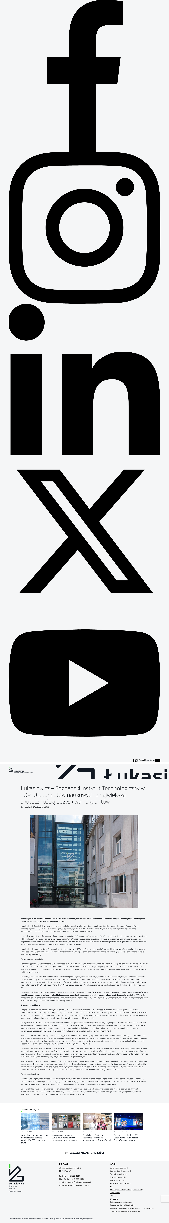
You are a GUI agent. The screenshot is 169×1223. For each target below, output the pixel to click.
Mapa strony (115, 1193)
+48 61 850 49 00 (77, 1179)
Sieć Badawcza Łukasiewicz (120, 1183)
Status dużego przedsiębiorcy (121, 1202)
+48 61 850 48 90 (73, 1176)
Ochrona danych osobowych (120, 1171)
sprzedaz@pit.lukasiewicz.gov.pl (77, 1185)
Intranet (113, 1196)
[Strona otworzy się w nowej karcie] (133, 760)
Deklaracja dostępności (119, 1168)
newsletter (150, 760)
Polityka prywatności (118, 1177)
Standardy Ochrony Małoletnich (122, 1205)
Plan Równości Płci (117, 1180)
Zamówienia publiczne (118, 1174)
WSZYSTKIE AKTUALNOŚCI (87, 1152)
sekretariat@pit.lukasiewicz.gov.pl (78, 1182)
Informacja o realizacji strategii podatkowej (126, 1190)
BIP (111, 1186)
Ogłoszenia (114, 1199)
